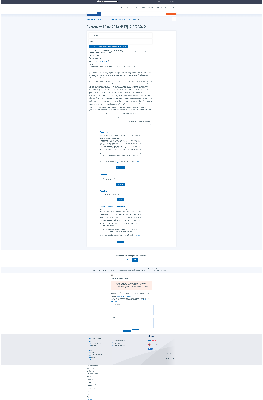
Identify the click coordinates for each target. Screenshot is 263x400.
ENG (174, 7)
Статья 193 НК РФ (106, 61)
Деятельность (135, 7)
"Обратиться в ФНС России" (123, 296)
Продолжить (120, 168)
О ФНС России (124, 7)
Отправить (127, 331)
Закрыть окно (90, 399)
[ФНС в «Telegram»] (173, 1)
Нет (127, 259)
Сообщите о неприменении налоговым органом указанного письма (108, 46)
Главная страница (91, 19)
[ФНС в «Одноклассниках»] (171, 1)
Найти (171, 13)
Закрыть (120, 199)
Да (135, 259)
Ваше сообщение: (116, 304)
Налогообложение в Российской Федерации (107, 19)
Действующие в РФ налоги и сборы (127, 19)
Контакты (167, 7)
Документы (159, 7)
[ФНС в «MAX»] (175, 1)
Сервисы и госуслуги (147, 7)
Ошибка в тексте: (115, 317)
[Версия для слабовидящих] (148, 1)
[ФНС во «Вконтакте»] (168, 1)
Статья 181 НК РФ (96, 61)
